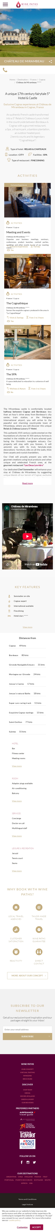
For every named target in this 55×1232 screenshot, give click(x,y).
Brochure (27, 1079)
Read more (27, 483)
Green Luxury (27, 1099)
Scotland (38, 1180)
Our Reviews (27, 1102)
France (37, 1177)
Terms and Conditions (27, 1199)
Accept (36, 1227)
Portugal (9, 1180)
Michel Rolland (27, 1096)
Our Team (27, 1090)
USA (31, 1183)
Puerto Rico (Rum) (24, 1180)
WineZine (27, 1076)
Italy (45, 1177)
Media (27, 1093)
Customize (22, 1227)
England (29, 1177)
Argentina (11, 1177)
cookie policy (14, 1220)
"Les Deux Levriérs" (33, 465)
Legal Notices (27, 1204)
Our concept (27, 1069)
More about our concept (27, 975)
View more (27, 627)
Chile (20, 1177)
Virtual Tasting (27, 1072)
